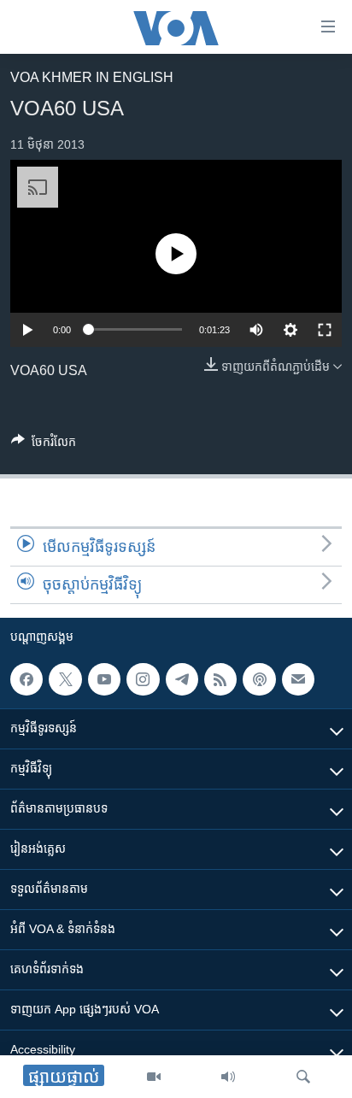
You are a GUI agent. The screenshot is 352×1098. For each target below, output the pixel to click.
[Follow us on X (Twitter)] (65, 679)
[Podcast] (259, 679)
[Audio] (228, 1076)
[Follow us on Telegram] (182, 679)
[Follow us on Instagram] (142, 679)
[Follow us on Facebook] (26, 679)
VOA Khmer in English (91, 77)
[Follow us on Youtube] (104, 679)
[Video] (153, 1076)
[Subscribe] (298, 679)
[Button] (43, 445)
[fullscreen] (325, 330)
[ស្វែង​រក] (303, 1076)
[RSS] (220, 679)
